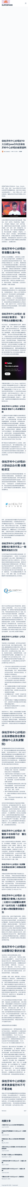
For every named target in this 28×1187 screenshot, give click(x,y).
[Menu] (25, 3)
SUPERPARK (7, 5)
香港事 (20, 151)
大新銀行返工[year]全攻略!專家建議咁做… (13, 1125)
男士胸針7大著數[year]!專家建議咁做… (12, 1154)
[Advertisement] (14, 71)
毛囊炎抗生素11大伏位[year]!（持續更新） (13, 1176)
